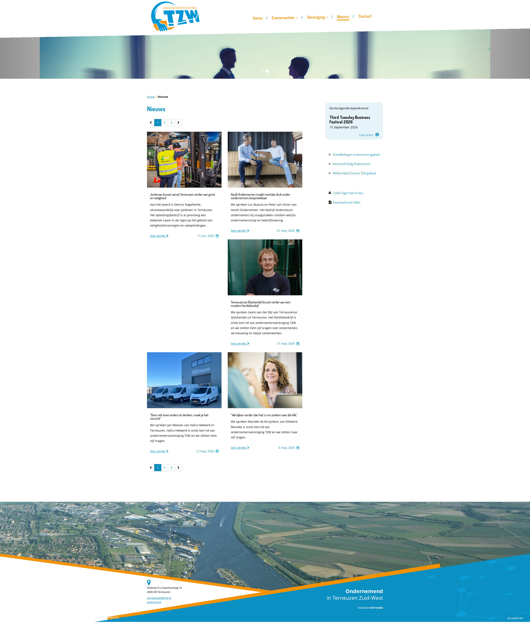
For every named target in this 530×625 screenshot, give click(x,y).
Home (151, 97)
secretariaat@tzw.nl (159, 598)
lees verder (158, 236)
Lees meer (366, 135)
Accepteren (515, 618)
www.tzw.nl (154, 602)
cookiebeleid (128, 617)
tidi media (376, 607)
